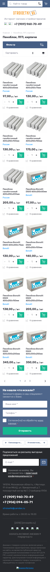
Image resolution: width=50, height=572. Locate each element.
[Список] (43, 53)
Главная (6, 33)
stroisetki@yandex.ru (14, 508)
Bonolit (29, 195)
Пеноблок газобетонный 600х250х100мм (11, 138)
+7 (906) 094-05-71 (18, 502)
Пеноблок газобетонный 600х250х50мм (10, 85)
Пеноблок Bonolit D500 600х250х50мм (36, 190)
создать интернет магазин (24, 533)
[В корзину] (20, 102)
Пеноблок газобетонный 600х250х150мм (34, 138)
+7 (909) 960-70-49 (28, 24)
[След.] (45, 381)
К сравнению (13, 108)
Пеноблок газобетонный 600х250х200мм (11, 191)
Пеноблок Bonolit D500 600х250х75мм (13, 243)
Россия (6, 91)
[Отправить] (43, 462)
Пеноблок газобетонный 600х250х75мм (33, 85)
